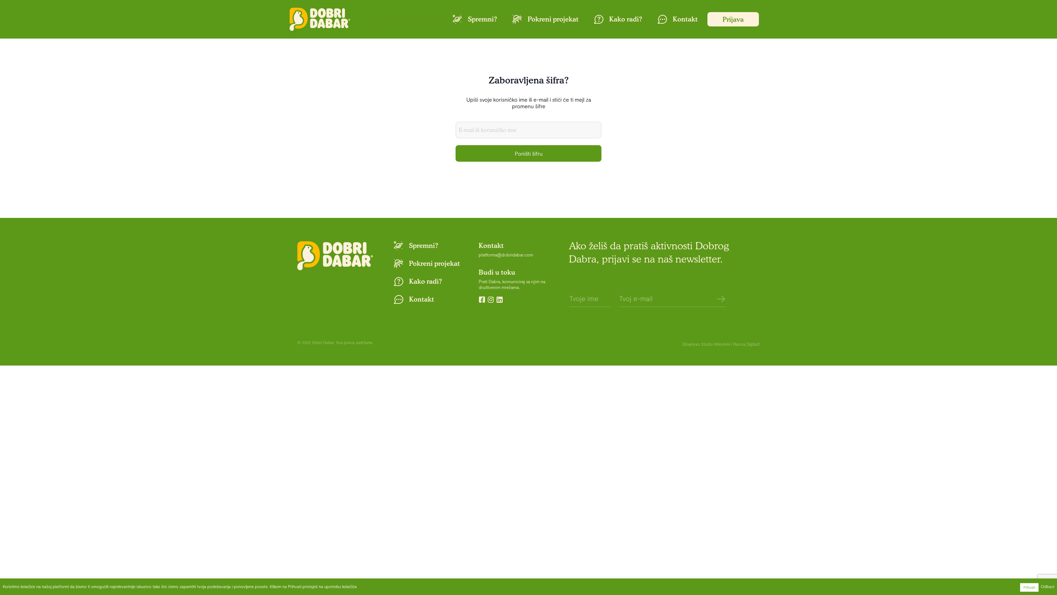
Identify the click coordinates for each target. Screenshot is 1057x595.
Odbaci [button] (1047, 586)
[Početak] (320, 19)
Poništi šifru (529, 153)
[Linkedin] (499, 299)
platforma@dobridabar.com (506, 254)
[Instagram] (490, 299)
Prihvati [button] (1029, 587)
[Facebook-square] (482, 299)
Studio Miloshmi (715, 344)
